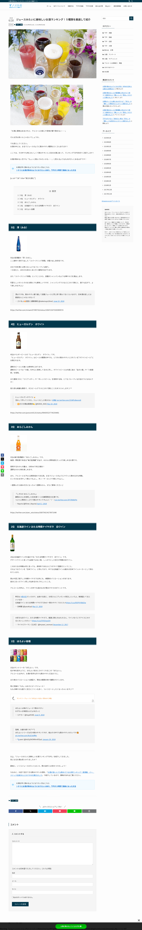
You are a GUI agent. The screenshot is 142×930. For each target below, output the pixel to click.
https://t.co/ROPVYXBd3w (76, 602)
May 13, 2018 (37, 606)
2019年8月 (107, 142)
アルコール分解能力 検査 (113, 63)
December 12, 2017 (60, 624)
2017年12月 (108, 190)
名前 (13, 873)
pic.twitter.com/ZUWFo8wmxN (69, 400)
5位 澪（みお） (26, 195)
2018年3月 (107, 177)
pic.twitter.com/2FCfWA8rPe (66, 500)
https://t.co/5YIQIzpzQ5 (41, 620)
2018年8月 (107, 155)
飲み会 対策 (108, 50)
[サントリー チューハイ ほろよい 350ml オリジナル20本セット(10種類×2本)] (18, 661)
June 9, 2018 (39, 715)
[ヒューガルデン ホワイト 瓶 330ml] (18, 348)
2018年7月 (107, 159)
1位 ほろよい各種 (27, 209)
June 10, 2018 (58, 301)
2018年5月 (107, 168)
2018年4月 (107, 172)
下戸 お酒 (19, 24)
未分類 (106, 72)
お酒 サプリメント (110, 59)
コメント (16, 841)
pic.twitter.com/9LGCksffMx (26, 735)
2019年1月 (107, 146)
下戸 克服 (108, 33)
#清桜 (54, 400)
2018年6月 (107, 164)
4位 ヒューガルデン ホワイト (32, 198)
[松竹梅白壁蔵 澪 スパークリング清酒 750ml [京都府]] (18, 251)
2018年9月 (107, 151)
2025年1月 (107, 138)
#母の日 (24, 596)
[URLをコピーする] (89, 811)
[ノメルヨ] (15, 6)
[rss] (129, 1)
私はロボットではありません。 (23, 897)
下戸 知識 (108, 37)
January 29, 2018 (49, 739)
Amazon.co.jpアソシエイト (111, 201)
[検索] (132, 1)
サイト (14, 889)
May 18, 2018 (52, 404)
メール (14, 881)
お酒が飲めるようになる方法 (70, 926)
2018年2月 (107, 181)
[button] (16, 811)
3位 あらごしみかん (28, 202)
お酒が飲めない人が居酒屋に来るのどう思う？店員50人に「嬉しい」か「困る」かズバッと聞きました (117, 95)
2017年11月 (108, 194)
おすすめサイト (109, 67)
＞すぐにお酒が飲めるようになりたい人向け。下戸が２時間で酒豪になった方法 (46, 170)
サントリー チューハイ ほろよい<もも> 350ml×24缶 (34, 698)
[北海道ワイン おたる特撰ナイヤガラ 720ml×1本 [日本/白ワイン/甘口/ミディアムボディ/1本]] (12, 550)
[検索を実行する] (131, 18)
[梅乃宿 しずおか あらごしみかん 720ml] (18, 451)
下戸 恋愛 (108, 41)
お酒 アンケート (110, 54)
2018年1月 (107, 185)
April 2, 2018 (42, 503)
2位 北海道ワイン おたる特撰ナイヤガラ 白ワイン (40, 205)
